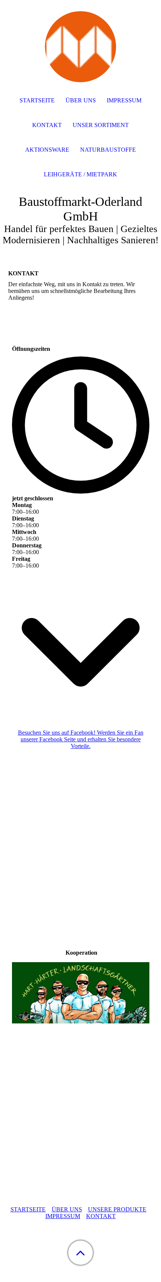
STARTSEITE (28, 1209)
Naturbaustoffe (108, 149)
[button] (80, 1253)
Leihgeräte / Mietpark (80, 174)
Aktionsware (47, 149)
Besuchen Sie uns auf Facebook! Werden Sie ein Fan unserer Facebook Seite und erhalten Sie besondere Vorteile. (80, 739)
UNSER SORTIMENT (101, 125)
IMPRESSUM (62, 1216)
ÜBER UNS (67, 1209)
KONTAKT (101, 1216)
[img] (80, 46)
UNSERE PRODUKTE (117, 1209)
